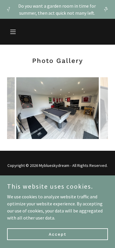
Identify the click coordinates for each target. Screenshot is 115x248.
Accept (57, 234)
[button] (14, 32)
